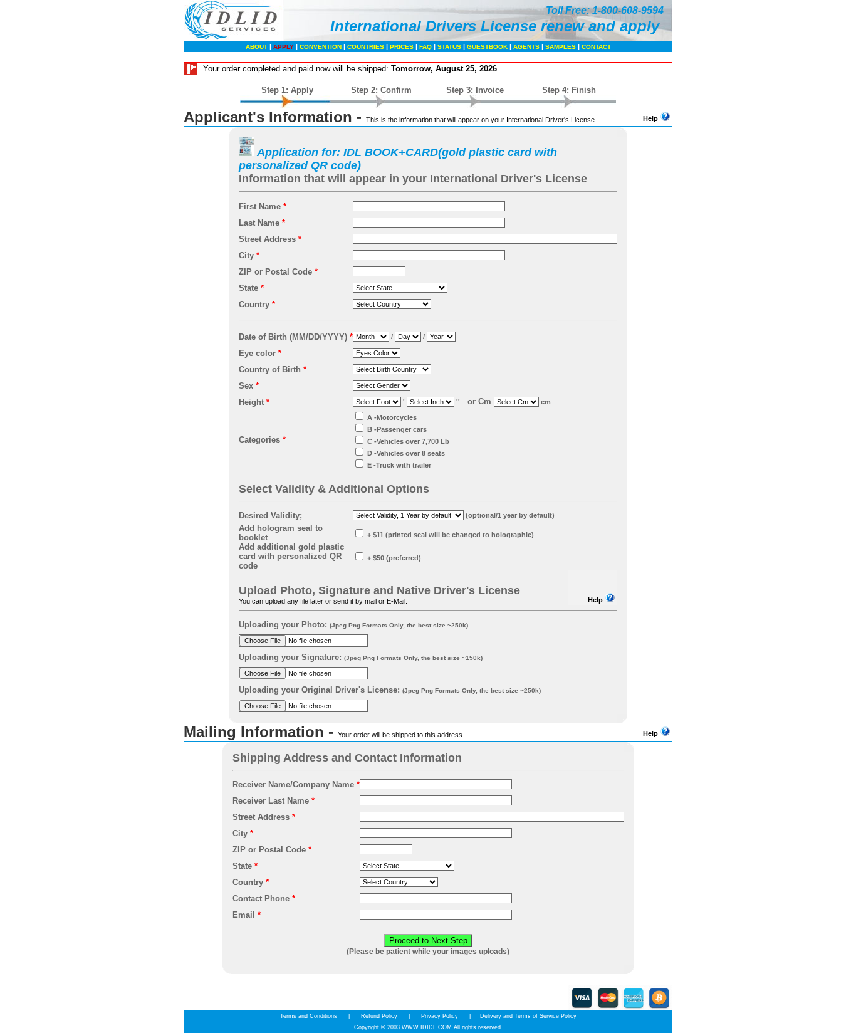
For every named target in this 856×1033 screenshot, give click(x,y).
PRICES (402, 46)
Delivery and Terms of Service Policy (528, 1016)
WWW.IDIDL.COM (427, 1027)
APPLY (283, 46)
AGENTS (526, 46)
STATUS (449, 46)
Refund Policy (379, 1016)
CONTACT (596, 46)
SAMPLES (560, 46)
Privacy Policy (439, 1016)
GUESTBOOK (487, 46)
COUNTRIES (365, 46)
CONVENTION (321, 46)
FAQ (425, 46)
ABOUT (257, 46)
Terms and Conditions (309, 1016)
